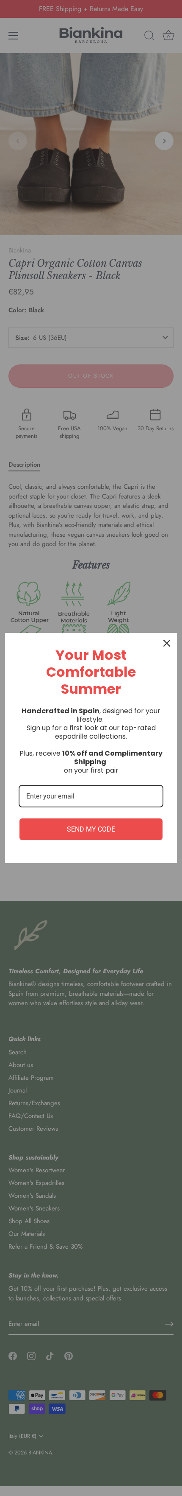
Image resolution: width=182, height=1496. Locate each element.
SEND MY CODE (91, 829)
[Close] (167, 643)
